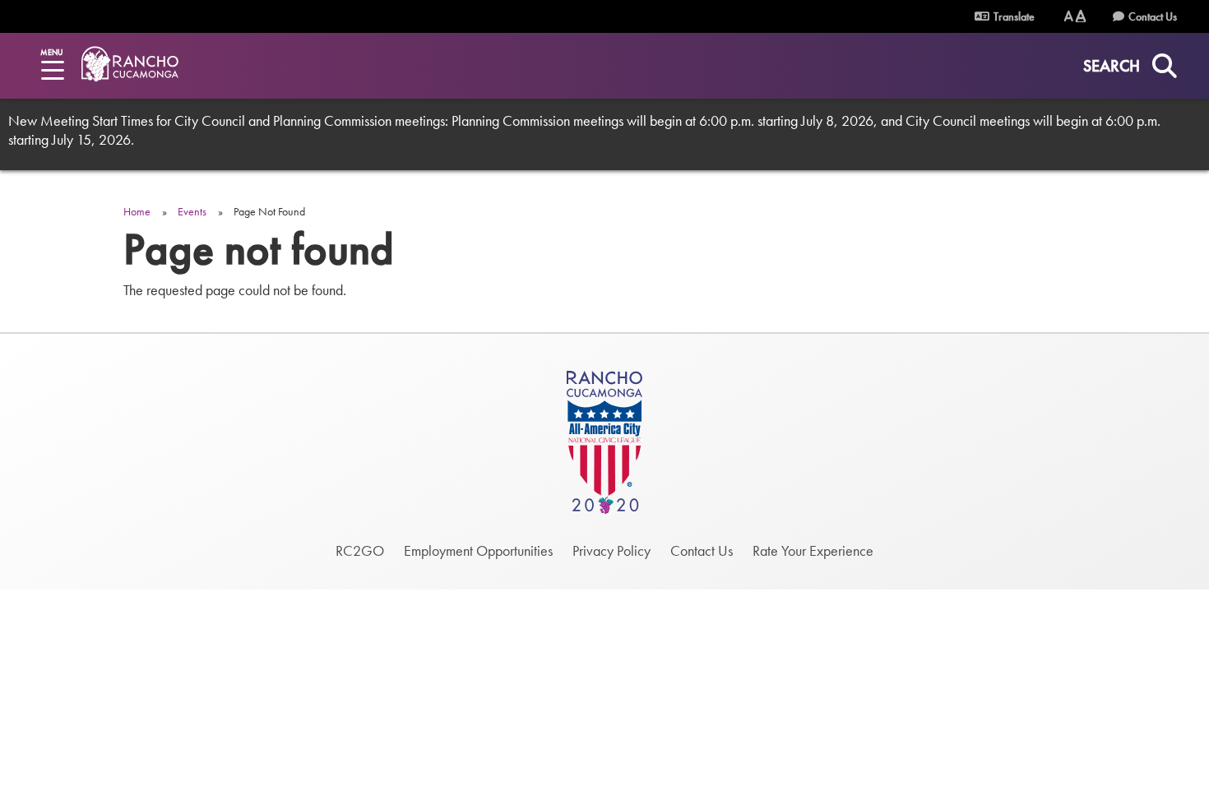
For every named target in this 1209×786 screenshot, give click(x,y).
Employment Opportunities (478, 550)
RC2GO (360, 550)
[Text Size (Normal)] (1068, 16)
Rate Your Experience (813, 550)
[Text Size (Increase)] (1081, 16)
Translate (1013, 16)
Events (192, 211)
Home (137, 211)
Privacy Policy (611, 550)
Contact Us (1152, 16)
